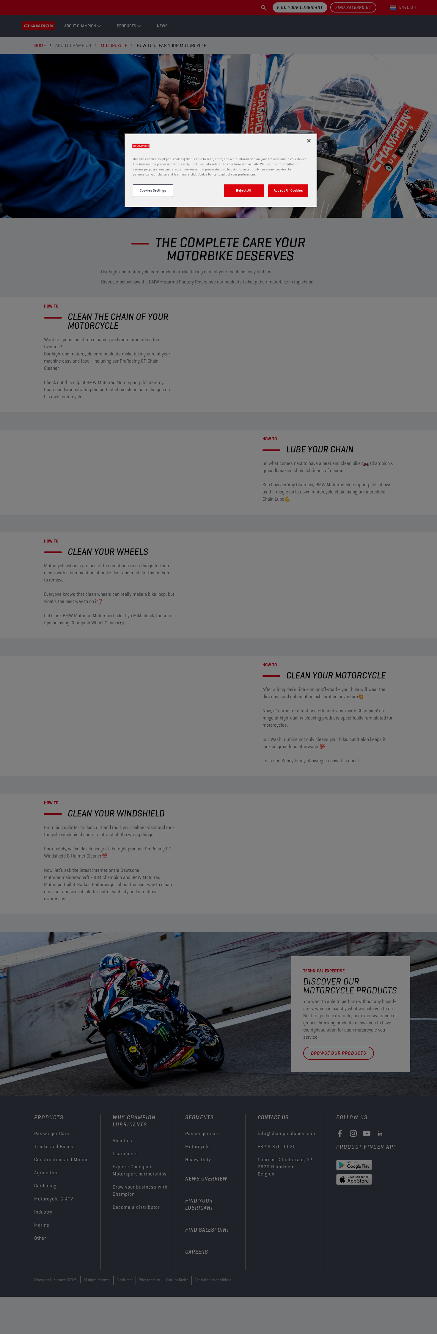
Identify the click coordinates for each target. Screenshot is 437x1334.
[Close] (308, 140)
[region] (220, 170)
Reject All (243, 190)
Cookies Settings (153, 190)
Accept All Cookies (288, 190)
